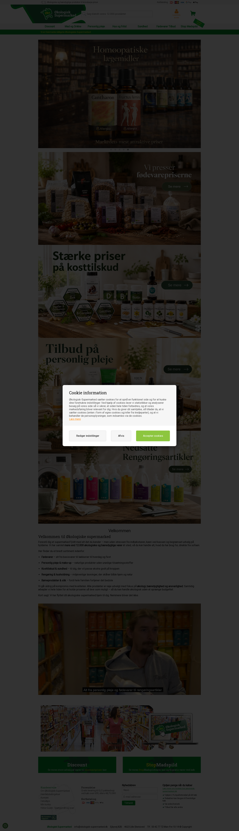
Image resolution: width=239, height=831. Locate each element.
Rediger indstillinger (87, 435)
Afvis (121, 435)
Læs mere (75, 419)
